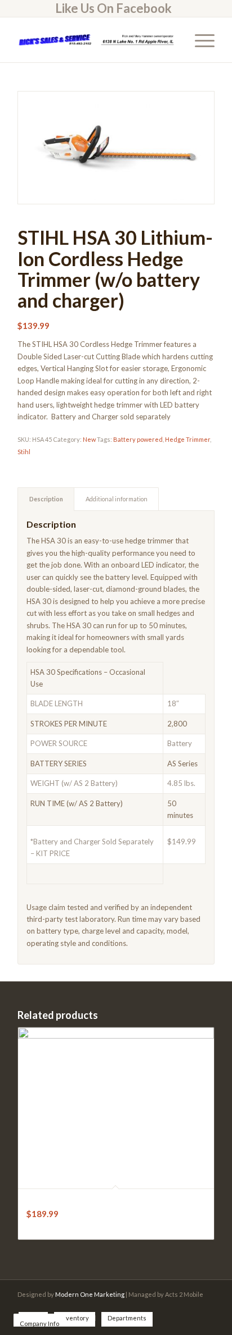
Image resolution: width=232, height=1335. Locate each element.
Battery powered (138, 439)
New (89, 439)
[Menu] (199, 39)
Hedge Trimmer (187, 439)
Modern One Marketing (89, 1294)
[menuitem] (113, 8)
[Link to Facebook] (206, 1306)
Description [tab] (46, 498)
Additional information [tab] (117, 498)
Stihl (23, 451)
